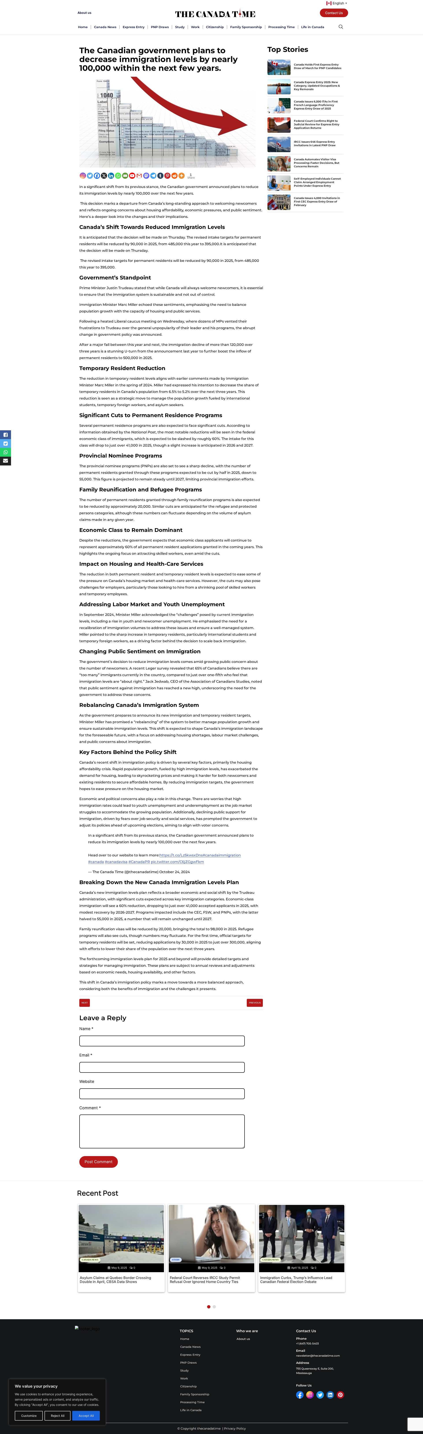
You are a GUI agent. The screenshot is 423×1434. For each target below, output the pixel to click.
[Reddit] (174, 176)
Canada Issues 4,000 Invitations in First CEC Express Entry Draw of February (317, 201)
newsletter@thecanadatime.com (318, 1355)
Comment (90, 1108)
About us (84, 13)
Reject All (57, 1416)
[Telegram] (153, 176)
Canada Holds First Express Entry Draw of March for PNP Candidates (317, 66)
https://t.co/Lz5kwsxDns (181, 855)
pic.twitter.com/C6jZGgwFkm (177, 862)
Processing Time (281, 27)
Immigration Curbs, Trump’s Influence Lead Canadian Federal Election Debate (296, 1279)
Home (83, 27)
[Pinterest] (167, 176)
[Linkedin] (111, 176)
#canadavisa (116, 862)
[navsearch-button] (340, 27)
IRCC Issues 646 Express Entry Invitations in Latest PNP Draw (315, 143)
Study (180, 27)
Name (86, 1028)
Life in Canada (312, 27)
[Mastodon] (146, 176)
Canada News (105, 27)
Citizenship (215, 27)
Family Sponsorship (246, 27)
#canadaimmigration (222, 855)
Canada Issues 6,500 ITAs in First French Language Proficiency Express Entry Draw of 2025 (316, 105)
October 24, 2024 (174, 872)
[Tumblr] (160, 176)
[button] (208, 1306)
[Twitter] (90, 176)
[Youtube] (132, 176)
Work (195, 27)
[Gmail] (139, 176)
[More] (181, 176)
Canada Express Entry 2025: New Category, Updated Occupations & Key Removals (317, 85)
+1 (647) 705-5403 (307, 1343)
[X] (104, 176)
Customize (29, 1416)
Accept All (86, 1416)
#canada (96, 862)
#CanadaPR (139, 862)
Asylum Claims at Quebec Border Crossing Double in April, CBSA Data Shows (115, 1279)
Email (85, 1055)
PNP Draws (160, 27)
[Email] (125, 176)
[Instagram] (83, 176)
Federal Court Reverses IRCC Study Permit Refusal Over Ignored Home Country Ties (205, 1279)
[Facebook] (97, 176)
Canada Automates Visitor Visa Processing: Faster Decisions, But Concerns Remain (316, 163)
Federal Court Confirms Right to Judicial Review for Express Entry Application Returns (316, 124)
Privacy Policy (235, 1428)
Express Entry (134, 27)
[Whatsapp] (118, 176)
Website (86, 1081)
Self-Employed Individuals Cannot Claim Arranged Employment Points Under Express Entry (317, 182)
